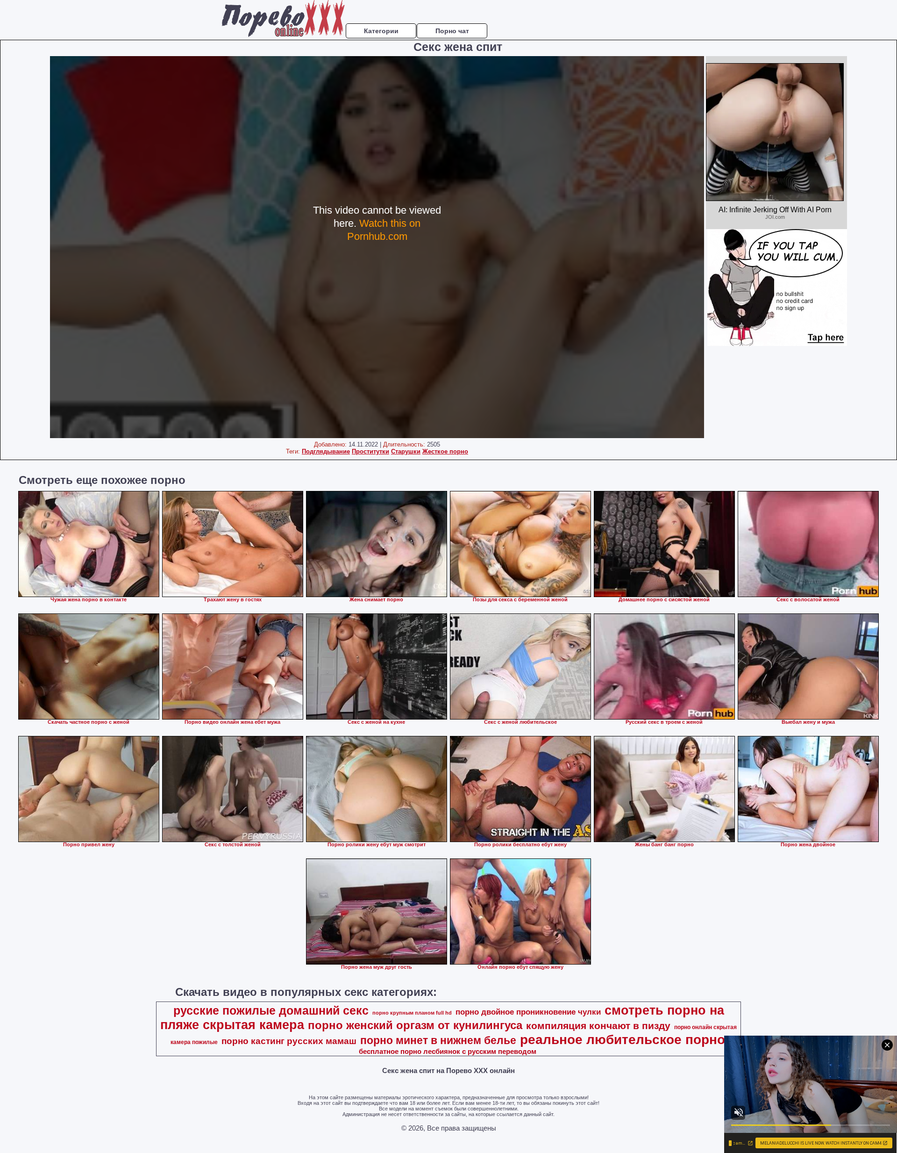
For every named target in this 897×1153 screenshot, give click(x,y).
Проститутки (370, 451)
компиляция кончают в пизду (598, 1025)
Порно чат (452, 31)
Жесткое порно (445, 451)
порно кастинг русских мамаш (288, 1041)
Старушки (405, 451)
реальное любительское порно (622, 1039)
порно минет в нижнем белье (438, 1040)
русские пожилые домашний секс (271, 1010)
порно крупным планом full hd (412, 1013)
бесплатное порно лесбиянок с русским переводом (447, 1051)
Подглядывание (326, 451)
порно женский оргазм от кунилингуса (415, 1025)
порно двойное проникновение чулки (528, 1011)
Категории (381, 31)
